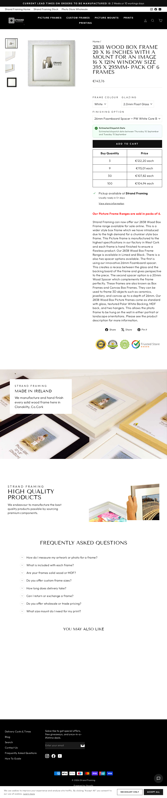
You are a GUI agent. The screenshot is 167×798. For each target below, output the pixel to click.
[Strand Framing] (16, 20)
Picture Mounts (107, 17)
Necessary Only (130, 792)
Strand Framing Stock (46, 9)
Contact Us (11, 747)
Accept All (153, 792)
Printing (85, 23)
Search (9, 742)
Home (96, 41)
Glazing (129, 97)
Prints (128, 17)
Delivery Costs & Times (18, 731)
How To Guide (13, 758)
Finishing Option (108, 111)
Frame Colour (106, 97)
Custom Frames (78, 17)
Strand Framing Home (17, 9)
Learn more (29, 793)
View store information (111, 203)
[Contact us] (158, 778)
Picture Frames (49, 17)
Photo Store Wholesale (75, 9)
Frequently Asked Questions (21, 753)
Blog (7, 736)
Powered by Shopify (83, 785)
